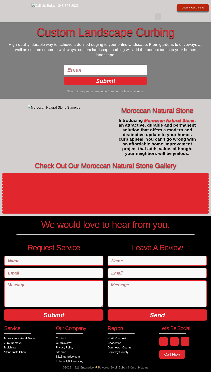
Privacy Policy (64, 347)
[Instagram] (174, 341)
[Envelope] (185, 341)
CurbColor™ (64, 343)
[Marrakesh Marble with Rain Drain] (105, 191)
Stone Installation (15, 352)
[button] (158, 16)
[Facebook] (163, 341)
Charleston (114, 343)
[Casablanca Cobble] (105, 177)
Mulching (9, 347)
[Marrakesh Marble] (105, 180)
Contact (61, 338)
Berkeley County (118, 352)
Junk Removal (13, 343)
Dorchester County (119, 347)
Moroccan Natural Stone (19, 338)
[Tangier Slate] (105, 194)
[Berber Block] (105, 174)
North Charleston (118, 338)
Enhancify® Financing (69, 361)
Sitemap (61, 352)
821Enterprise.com (68, 356)
